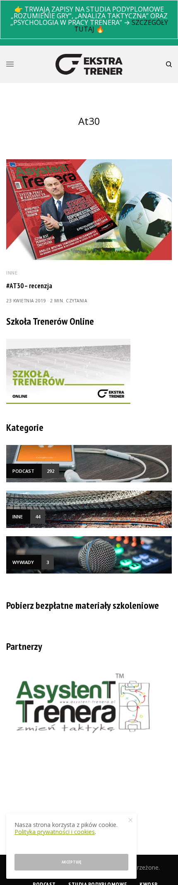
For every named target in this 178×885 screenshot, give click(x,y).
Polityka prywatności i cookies (54, 832)
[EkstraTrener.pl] (89, 64)
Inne (11, 273)
